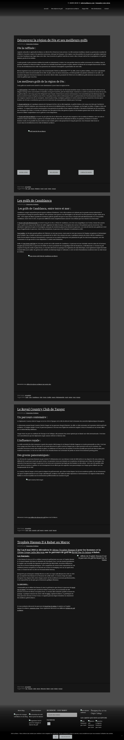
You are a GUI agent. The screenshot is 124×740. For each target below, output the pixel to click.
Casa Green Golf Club (29, 243)
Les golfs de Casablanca (34, 200)
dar (26, 688)
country (34, 530)
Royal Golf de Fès (24, 104)
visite (49, 188)
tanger (55, 530)
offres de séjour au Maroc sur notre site (39, 384)
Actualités (28, 187)
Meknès (37, 188)
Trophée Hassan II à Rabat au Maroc (43, 542)
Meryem (43, 688)
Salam (56, 688)
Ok (55, 736)
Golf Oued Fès (23, 90)
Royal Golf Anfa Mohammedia (28, 223)
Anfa (26, 397)
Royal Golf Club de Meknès (27, 116)
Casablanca (35, 397)
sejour (70, 397)
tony (74, 397)
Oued (42, 188)
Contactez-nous (86, 172)
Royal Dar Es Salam (81, 552)
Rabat (48, 593)
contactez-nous (34, 608)
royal (45, 188)
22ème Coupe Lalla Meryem (31, 552)
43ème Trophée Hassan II (64, 550)
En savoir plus (65, 736)
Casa (30, 397)
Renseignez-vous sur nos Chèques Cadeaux (98, 712)
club (41, 397)
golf (29, 188)
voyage (54, 188)
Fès (26, 188)
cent (26, 530)
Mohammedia (60, 397)
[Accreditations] (36, 725)
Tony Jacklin (21, 233)
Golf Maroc (26, 7)
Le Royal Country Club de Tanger (41, 409)
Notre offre (23, 172)
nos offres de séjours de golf (36, 517)
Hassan (30, 688)
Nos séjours (54, 172)
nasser (46, 530)
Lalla (34, 688)
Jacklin (49, 397)
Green (45, 397)
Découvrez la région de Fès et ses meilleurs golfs (52, 40)
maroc (33, 188)
